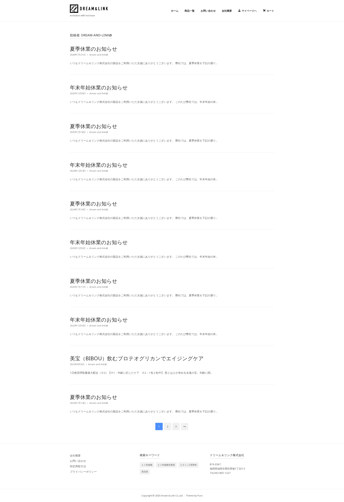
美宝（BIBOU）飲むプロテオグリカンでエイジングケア (137, 358)
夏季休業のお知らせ (93, 48)
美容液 (145, 471)
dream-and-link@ (98, 54)
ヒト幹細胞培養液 (166, 464)
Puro (200, 495)
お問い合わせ (208, 10)
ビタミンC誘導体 (188, 464)
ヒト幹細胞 (147, 464)
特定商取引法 (78, 466)
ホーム (174, 10)
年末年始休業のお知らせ (99, 87)
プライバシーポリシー (83, 471)
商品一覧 (190, 10)
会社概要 (227, 10)
